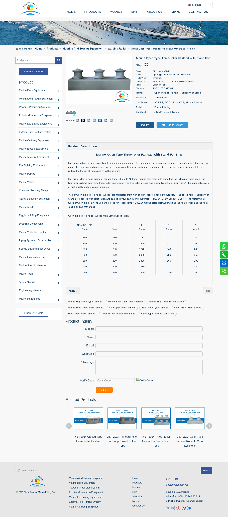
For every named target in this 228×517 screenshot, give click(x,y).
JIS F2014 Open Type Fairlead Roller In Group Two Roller (190, 441)
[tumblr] (178, 507)
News (135, 501)
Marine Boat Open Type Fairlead (125, 301)
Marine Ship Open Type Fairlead (85, 301)
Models (136, 487)
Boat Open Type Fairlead (155, 307)
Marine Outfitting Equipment (84, 506)
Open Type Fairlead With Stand (157, 313)
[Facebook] (189, 507)
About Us (137, 496)
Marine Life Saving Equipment (85, 497)
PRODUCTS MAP (33, 71)
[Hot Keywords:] (58, 60)
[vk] (173, 507)
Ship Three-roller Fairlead (187, 307)
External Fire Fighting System (85, 501)
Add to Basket (175, 125)
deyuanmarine (181, 491)
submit (104, 390)
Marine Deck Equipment (82, 482)
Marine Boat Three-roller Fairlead (85, 307)
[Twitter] (183, 507)
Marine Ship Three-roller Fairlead (166, 301)
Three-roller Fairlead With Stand (118, 313)
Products (137, 482)
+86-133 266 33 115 (189, 496)
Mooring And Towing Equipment (86, 478)
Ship (134, 491)
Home (135, 478)
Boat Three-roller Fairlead (81, 313)
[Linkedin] (168, 507)
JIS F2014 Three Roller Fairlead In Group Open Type (156, 441)
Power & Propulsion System (84, 487)
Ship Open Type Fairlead (122, 307)
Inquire (145, 125)
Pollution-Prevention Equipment (86, 492)
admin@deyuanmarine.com (188, 500)
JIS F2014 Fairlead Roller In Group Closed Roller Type (122, 441)
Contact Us (138, 505)
